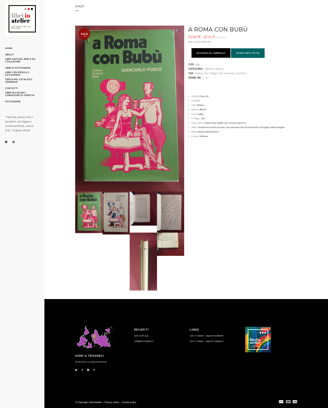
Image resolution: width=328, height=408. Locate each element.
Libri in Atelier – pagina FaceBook (206, 335)
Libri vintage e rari (213, 73)
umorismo (240, 73)
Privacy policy (112, 402)
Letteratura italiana (213, 68)
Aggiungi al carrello (211, 53)
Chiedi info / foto (247, 53)
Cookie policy (129, 402)
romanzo (229, 73)
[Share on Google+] (207, 78)
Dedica (198, 73)
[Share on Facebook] (203, 78)
